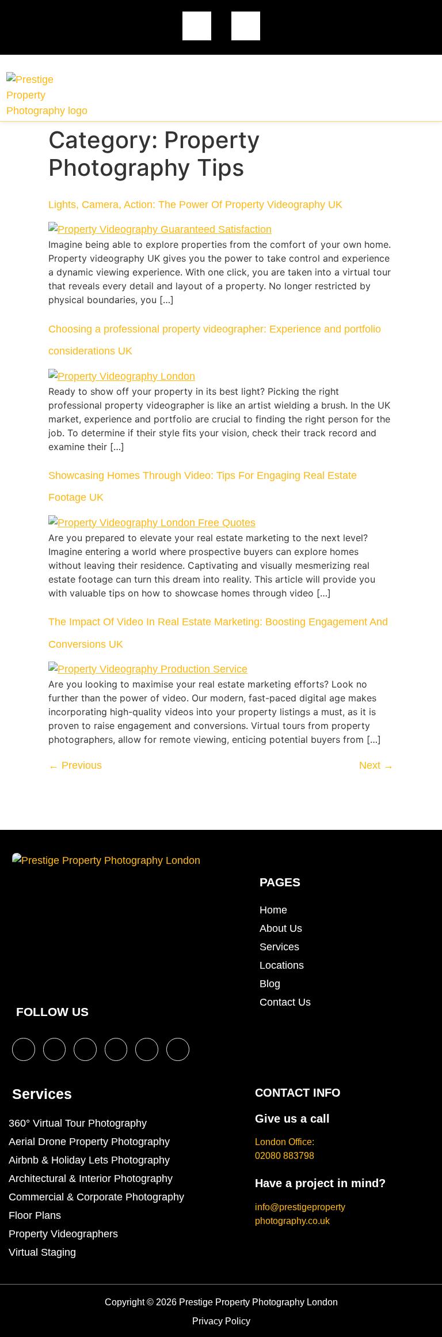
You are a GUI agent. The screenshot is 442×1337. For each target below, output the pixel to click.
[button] (384, 98)
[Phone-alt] (245, 26)
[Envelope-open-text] (196, 26)
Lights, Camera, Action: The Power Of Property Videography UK (195, 204)
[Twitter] (54, 1049)
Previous (75, 765)
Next (376, 765)
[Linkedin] (146, 1049)
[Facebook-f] (23, 1049)
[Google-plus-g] (177, 1049)
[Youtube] (116, 1049)
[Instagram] (85, 1049)
